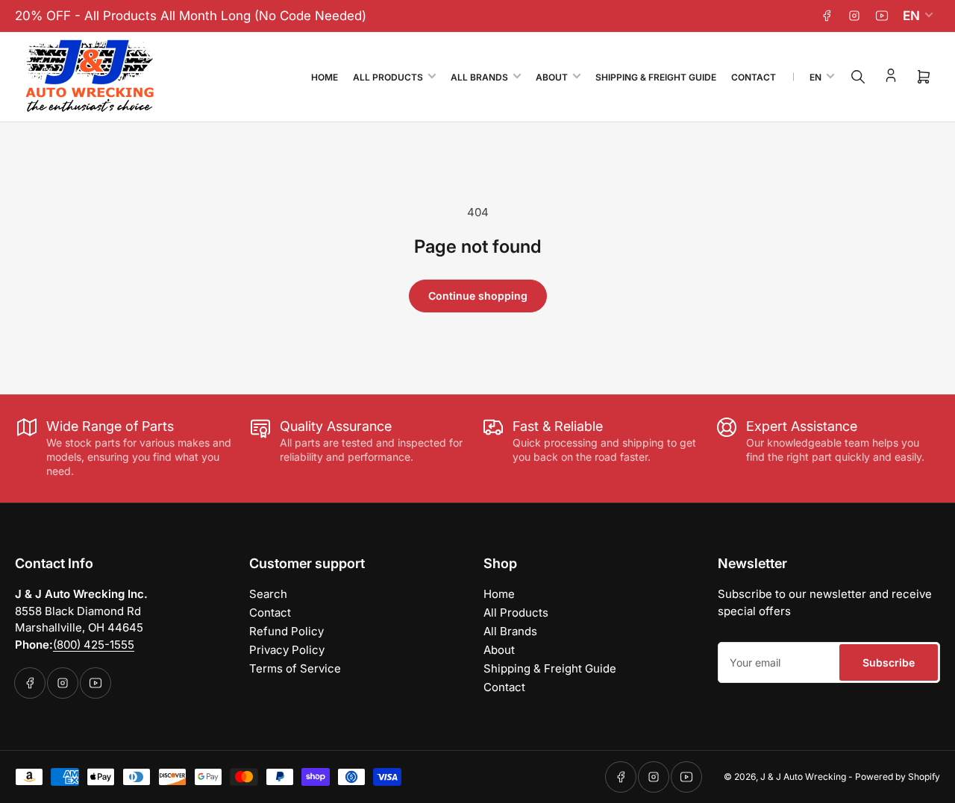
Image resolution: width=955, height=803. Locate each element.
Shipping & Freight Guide (655, 77)
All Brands (479, 77)
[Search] (858, 76)
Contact (753, 77)
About (552, 77)
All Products (388, 77)
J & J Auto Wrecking (803, 776)
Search (268, 594)
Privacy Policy (287, 650)
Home (324, 77)
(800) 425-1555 (93, 644)
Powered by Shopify (897, 776)
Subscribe (888, 662)
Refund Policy (286, 631)
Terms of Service (295, 668)
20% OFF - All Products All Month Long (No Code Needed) (190, 15)
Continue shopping (477, 295)
